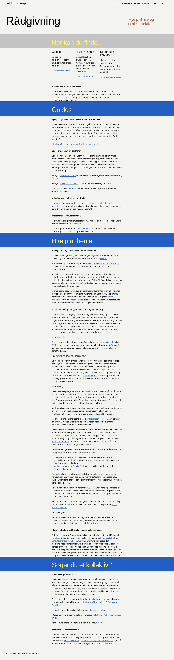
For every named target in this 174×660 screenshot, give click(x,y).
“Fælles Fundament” (69, 183)
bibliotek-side (72, 188)
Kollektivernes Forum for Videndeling (102, 263)
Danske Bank (78, 466)
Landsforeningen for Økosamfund (67, 540)
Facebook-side (76, 299)
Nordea (64, 466)
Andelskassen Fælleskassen (99, 418)
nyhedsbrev (83, 228)
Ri (56, 381)
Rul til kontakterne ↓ (85, 76)
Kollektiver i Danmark (92, 602)
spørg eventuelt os (77, 283)
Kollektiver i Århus (98, 610)
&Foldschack (58, 345)
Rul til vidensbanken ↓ (62, 70)
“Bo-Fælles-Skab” (68, 175)
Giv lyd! (99, 622)
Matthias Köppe (90, 375)
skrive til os (57, 97)
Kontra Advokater (107, 342)
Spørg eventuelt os (60, 441)
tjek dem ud (75, 223)
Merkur (57, 466)
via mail (103, 258)
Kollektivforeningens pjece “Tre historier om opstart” (77, 144)
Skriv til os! (93, 523)
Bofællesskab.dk (107, 538)
